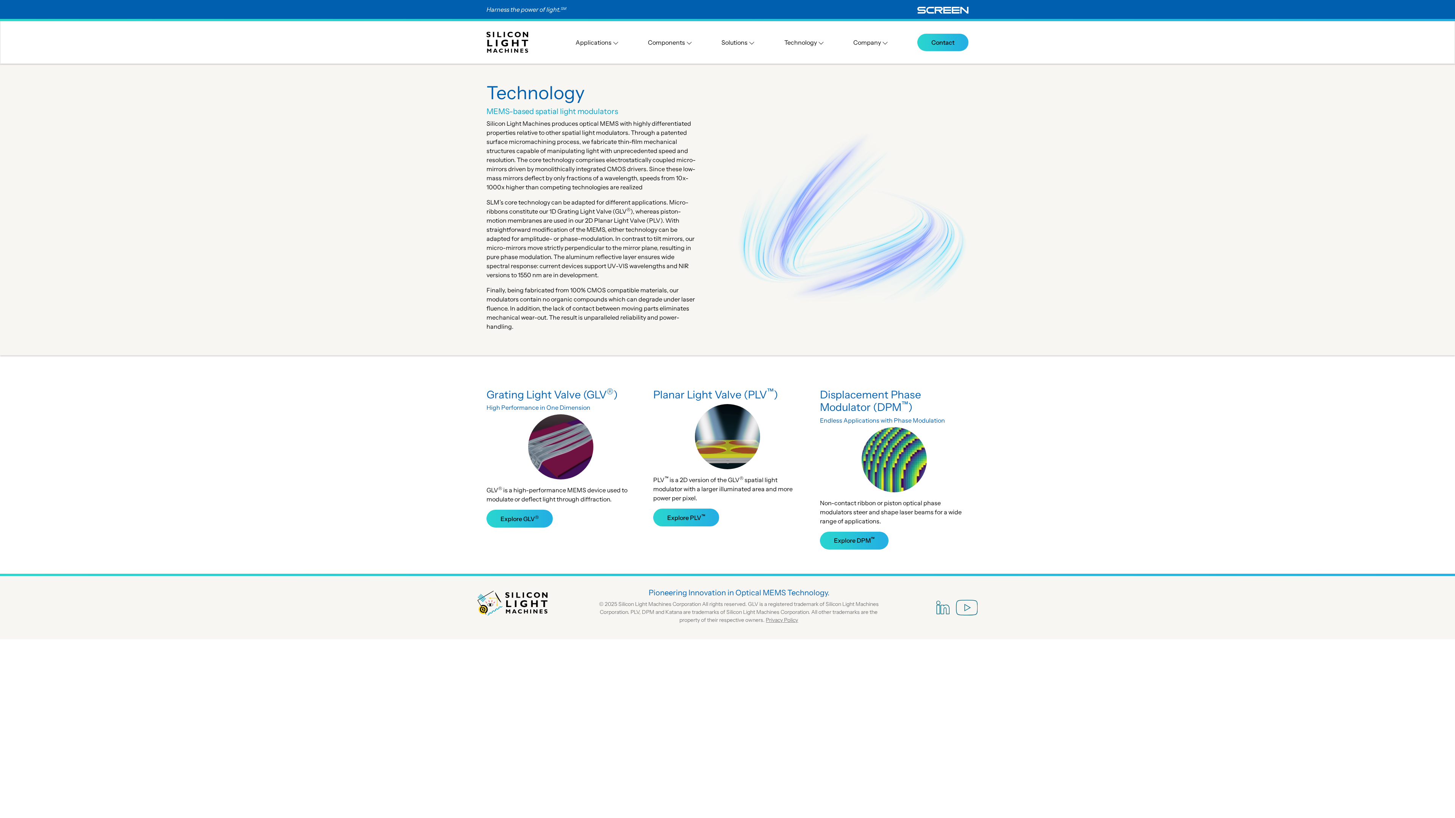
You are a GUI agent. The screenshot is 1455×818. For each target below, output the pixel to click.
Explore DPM (854, 540)
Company (867, 42)
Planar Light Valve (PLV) (715, 394)
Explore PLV (686, 517)
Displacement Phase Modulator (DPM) (870, 401)
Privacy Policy (782, 620)
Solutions (735, 42)
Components (667, 42)
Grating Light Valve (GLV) (552, 394)
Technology (801, 42)
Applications (594, 42)
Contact (942, 42)
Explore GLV (520, 518)
